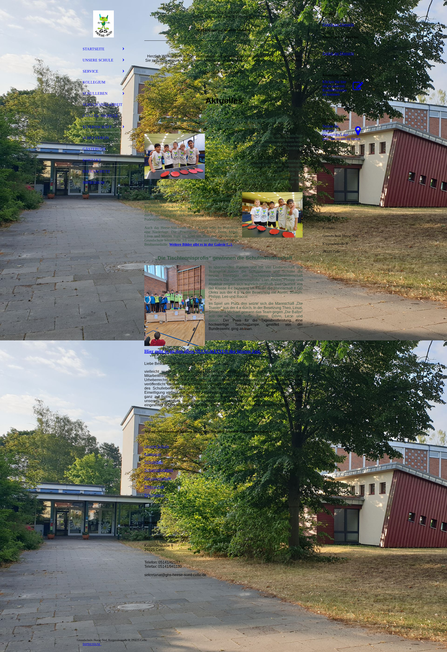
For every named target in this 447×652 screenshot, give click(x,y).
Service (90, 71)
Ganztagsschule (100, 116)
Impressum (93, 183)
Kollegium (94, 82)
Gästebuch (94, 149)
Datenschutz (96, 171)
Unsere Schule (98, 60)
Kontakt (92, 160)
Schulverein (96, 138)
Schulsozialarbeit (102, 105)
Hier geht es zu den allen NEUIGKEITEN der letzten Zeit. (202, 351)
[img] (104, 23)
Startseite (94, 49)
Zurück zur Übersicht (338, 25)
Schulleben (95, 93)
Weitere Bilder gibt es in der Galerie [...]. (201, 244)
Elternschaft (97, 127)
